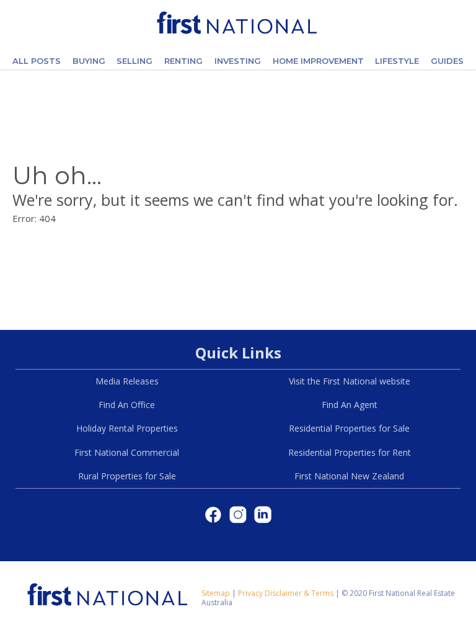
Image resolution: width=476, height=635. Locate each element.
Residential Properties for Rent (349, 452)
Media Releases (127, 381)
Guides (447, 61)
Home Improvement (318, 61)
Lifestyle (397, 61)
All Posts (36, 61)
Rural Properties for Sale (127, 476)
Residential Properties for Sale (349, 428)
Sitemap (215, 593)
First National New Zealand (349, 476)
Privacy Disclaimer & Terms (285, 593)
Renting (183, 61)
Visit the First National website (349, 381)
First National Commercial (126, 452)
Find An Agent (349, 405)
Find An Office (127, 405)
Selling (134, 61)
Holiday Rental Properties (127, 428)
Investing (237, 61)
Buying (89, 61)
